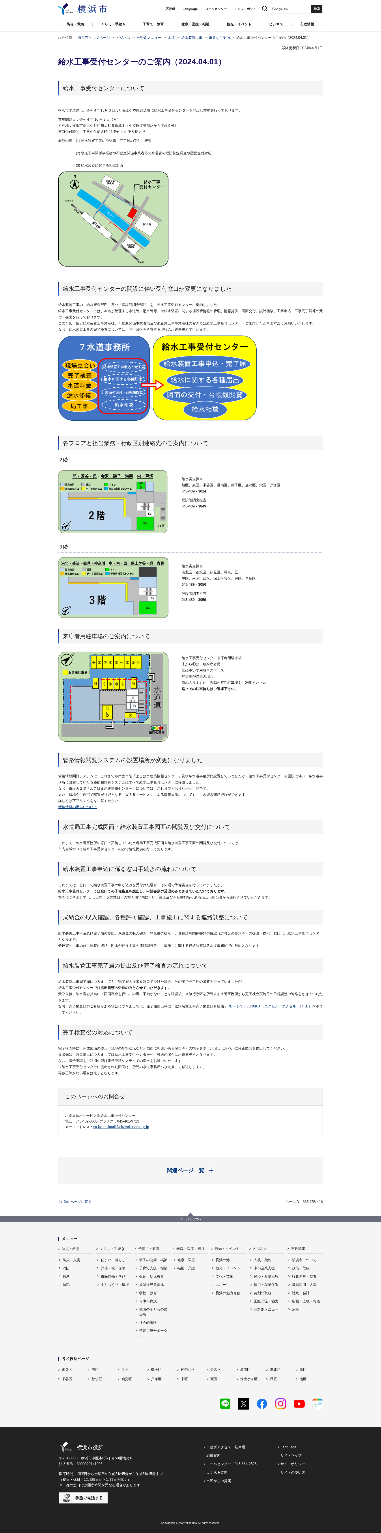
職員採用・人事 (304, 1285)
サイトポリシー (292, 1464)
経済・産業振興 (266, 1276)
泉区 (124, 1369)
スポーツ (223, 1285)
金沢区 (215, 1369)
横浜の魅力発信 (228, 1293)
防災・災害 (71, 1260)
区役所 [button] (170, 9)
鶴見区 (126, 1379)
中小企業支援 (264, 1268)
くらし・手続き (112, 1249)
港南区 (245, 1369)
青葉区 (67, 1369)
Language (288, 1447)
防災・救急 (70, 1249)
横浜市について (304, 1260)
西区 (213, 1379)
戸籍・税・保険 (113, 1268)
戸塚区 (156, 1379)
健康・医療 (186, 1260)
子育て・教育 (148, 1249)
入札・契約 (262, 1260)
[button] (190, 1170)
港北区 (275, 1369)
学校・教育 (148, 1293)
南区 (303, 1379)
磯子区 (156, 1369)
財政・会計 (301, 1293)
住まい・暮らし (113, 1260)
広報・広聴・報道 (306, 1301)
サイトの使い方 (292, 1472)
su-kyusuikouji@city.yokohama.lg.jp (121, 1127)
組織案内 (213, 1455)
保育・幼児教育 (151, 1276)
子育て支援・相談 (153, 1268)
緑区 (273, 1379)
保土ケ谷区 (249, 1379)
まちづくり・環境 (115, 1285)
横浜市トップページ (94, 37)
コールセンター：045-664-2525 (231, 1464)
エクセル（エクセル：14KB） (288, 1006)
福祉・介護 (186, 1268)
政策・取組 (301, 1268)
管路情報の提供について (77, 807)
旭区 (95, 1369)
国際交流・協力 (266, 1301)
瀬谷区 (67, 1379)
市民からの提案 (218, 1481)
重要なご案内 (219, 37)
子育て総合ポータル (153, 1333)
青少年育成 (148, 1301)
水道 (171, 37)
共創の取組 (262, 1293)
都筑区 (97, 1379)
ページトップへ (190, 1219)
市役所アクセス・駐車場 (225, 1447)
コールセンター (216, 9)
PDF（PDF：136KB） (245, 1006)
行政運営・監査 (304, 1276)
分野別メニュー (149, 37)
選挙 (295, 1309)
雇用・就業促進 (266, 1285)
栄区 (303, 1369)
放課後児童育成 (151, 1285)
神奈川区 (188, 1369)
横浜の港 (223, 1260)
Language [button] (190, 9)
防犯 (66, 1285)
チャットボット (245, 9)
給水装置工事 (191, 37)
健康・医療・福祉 (190, 1249)
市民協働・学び (113, 1276)
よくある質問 (217, 1472)
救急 (66, 1276)
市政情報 (298, 1249)
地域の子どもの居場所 (153, 1311)
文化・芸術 (224, 1276)
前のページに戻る (78, 1202)
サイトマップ (291, 1455)
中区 (184, 1379)
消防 (66, 1268)
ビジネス (123, 37)
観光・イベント (227, 1249)
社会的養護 (148, 1322)
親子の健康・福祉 (153, 1260)
